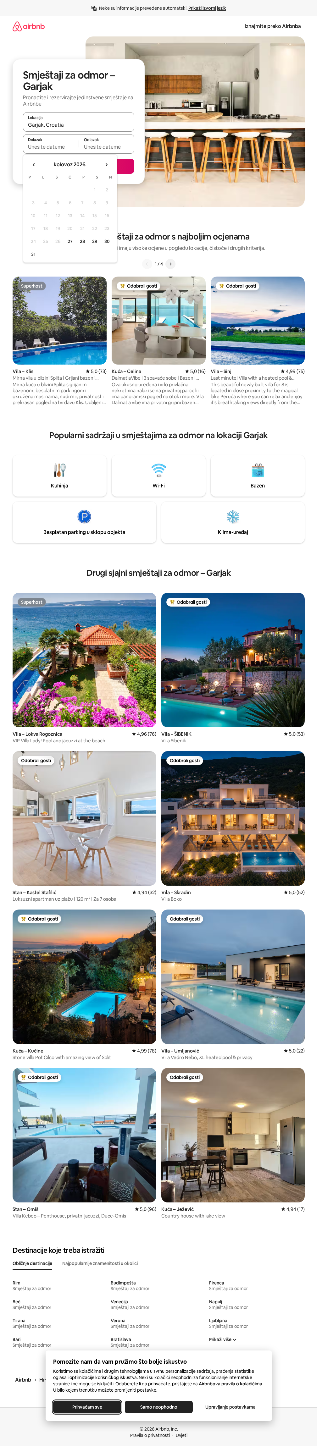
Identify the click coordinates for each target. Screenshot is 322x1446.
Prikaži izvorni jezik (207, 8)
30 (107, 241)
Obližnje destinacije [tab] (32, 1263)
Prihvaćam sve (87, 1407)
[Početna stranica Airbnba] (29, 26)
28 (82, 241)
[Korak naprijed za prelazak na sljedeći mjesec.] (106, 165)
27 (70, 241)
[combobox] (78, 125)
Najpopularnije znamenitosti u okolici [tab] (100, 1263)
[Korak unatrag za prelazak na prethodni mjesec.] (34, 165)
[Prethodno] (147, 264)
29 (94, 241)
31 (33, 254)
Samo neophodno (158, 1407)
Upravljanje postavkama (230, 1407)
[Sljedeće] (170, 264)
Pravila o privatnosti (150, 1435)
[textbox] (51, 147)
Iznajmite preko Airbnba (273, 26)
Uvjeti (181, 1435)
